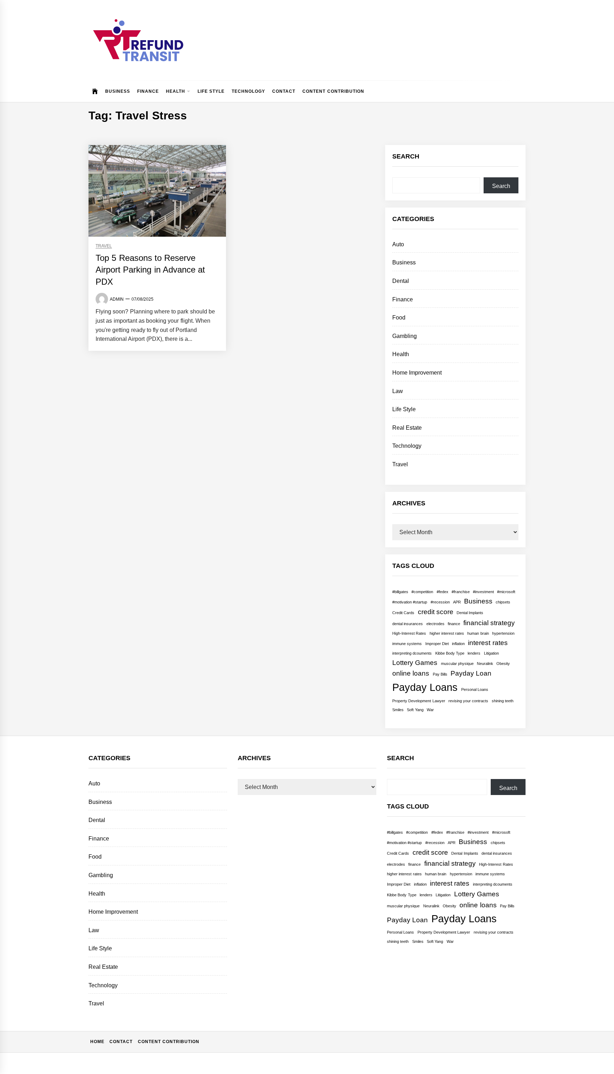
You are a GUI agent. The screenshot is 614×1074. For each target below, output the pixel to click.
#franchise (461, 592)
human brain (478, 633)
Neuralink (485, 663)
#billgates (400, 592)
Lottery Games (414, 662)
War (430, 710)
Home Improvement (417, 373)
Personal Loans (474, 689)
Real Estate (407, 428)
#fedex (442, 592)
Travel (104, 246)
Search (501, 186)
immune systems (407, 643)
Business (117, 91)
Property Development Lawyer (418, 701)
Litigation (491, 653)
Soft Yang (415, 710)
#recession (440, 602)
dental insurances (407, 624)
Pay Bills (440, 674)
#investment (483, 592)
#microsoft (506, 592)
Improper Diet (437, 643)
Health (175, 91)
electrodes (435, 624)
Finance (148, 91)
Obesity (503, 663)
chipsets (503, 602)
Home (97, 1041)
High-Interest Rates (409, 633)
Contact (283, 91)
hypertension (503, 633)
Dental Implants (470, 613)
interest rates (487, 642)
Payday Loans (425, 687)
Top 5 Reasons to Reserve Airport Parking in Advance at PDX (150, 269)
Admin (117, 299)
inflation (458, 643)
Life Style (211, 91)
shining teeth (502, 701)
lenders (474, 653)
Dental (400, 281)
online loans (410, 673)
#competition (422, 592)
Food (398, 318)
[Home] (95, 91)
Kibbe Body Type (450, 653)
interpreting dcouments (412, 653)
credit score (435, 612)
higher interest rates (447, 633)
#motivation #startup (409, 602)
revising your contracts (468, 701)
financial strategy (489, 623)
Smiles (398, 710)
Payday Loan (471, 673)
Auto (398, 244)
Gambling (404, 336)
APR (457, 602)
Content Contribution (333, 91)
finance (454, 624)
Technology (248, 91)
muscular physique (457, 663)
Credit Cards (403, 613)
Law (397, 391)
